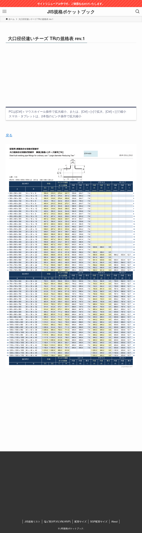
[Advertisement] (71, 75)
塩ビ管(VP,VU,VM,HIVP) (57, 521)
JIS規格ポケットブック (71, 11)
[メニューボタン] (4, 11)
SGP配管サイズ (98, 521)
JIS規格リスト (32, 521)
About (114, 521)
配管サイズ (81, 521)
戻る (9, 135)
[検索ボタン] (137, 11)
